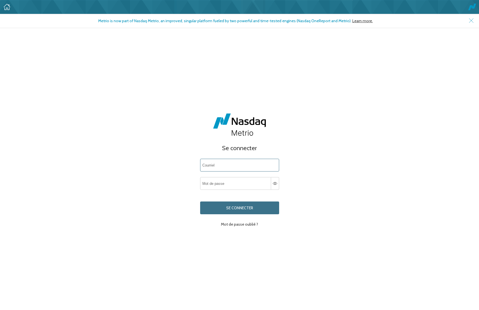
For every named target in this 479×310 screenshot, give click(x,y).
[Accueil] (7, 7)
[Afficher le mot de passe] (275, 183)
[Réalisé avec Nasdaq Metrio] (472, 7)
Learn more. (362, 20)
